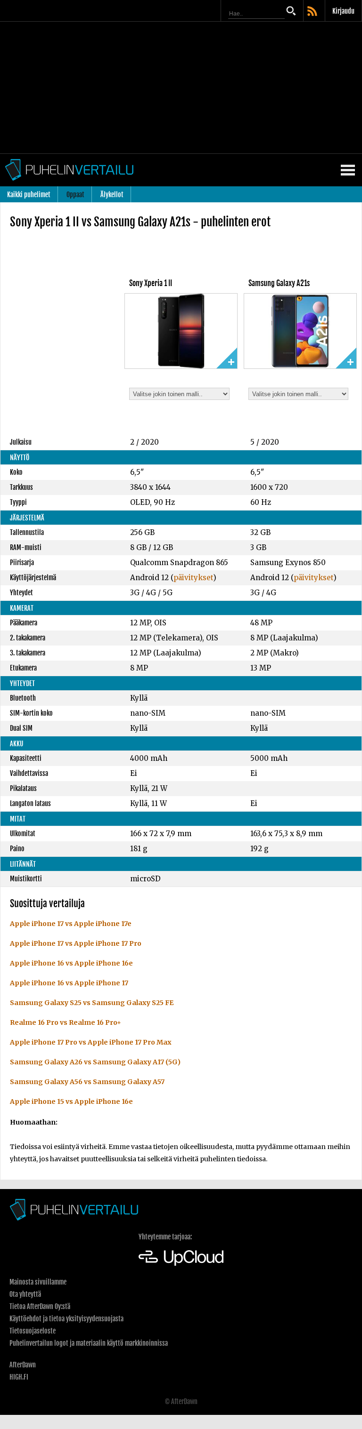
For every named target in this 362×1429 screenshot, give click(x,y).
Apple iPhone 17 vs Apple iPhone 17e (71, 923)
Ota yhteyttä (25, 1294)
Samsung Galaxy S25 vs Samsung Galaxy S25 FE (91, 1002)
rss (313, 12)
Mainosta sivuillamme (37, 1282)
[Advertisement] (181, 87)
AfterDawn (22, 1365)
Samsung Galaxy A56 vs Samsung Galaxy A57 (87, 1082)
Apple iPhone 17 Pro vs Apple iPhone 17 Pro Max (91, 1042)
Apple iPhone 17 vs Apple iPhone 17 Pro (75, 943)
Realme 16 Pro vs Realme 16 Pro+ (65, 1022)
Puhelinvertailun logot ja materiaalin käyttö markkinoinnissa (88, 1343)
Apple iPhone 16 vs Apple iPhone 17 (69, 983)
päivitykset (193, 577)
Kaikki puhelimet (28, 195)
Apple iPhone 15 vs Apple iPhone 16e (71, 1101)
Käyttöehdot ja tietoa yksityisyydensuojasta (66, 1319)
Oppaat (75, 195)
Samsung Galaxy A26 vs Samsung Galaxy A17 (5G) (95, 1062)
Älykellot (111, 195)
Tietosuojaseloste (32, 1331)
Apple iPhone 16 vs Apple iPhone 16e (71, 963)
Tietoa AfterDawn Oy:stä (39, 1306)
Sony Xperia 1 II (150, 283)
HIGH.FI (18, 1377)
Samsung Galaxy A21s (279, 283)
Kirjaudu (343, 11)
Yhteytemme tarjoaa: (165, 1237)
